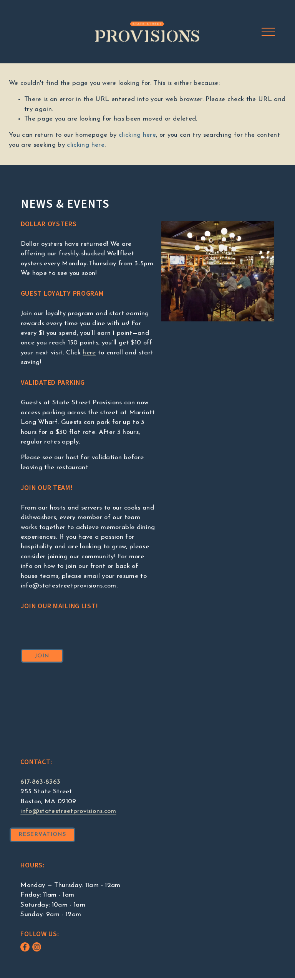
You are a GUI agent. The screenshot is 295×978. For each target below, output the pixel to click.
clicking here (137, 135)
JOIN (42, 656)
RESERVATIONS (42, 834)
